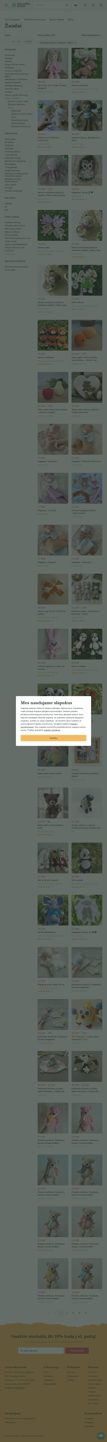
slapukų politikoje (52, 730)
